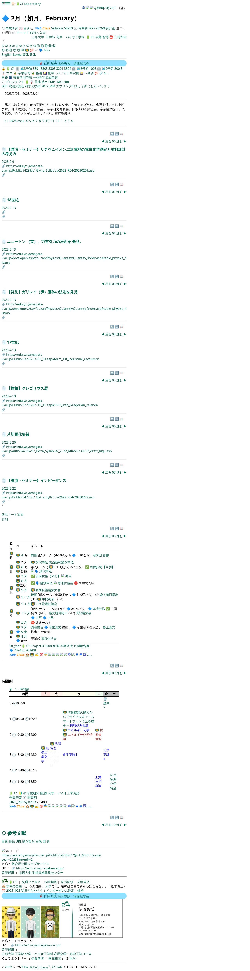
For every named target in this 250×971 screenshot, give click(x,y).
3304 (67, 68)
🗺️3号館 (26, 68)
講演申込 (42, 562)
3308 (51, 68)
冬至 (39, 617)
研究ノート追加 (12, 514)
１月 (24, 622)
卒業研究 (12, 28)
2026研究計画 (105, 28)
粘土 (44, 82)
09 (114, 673)
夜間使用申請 (22, 77)
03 (114, 284)
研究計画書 (101, 555)
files (47, 50)
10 (47, 121)
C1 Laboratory (30, 4)
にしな (92, 86)
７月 (24, 576)
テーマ (21, 33)
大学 (48, 886)
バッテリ (104, 86)
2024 (17, 650)
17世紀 (13, 342)
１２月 (25, 613)
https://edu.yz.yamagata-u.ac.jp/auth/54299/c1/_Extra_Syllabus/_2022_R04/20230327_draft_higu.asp (57, 449)
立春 (24, 632)
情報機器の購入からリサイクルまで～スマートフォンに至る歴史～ (78, 719)
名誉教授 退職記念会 (66, 63)
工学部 (50, 37)
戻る (108, 141)
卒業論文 (55, 627)
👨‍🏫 (27, 50)
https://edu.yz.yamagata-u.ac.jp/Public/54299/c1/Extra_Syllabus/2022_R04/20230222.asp (48, 495)
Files (91, 28)
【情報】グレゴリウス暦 (27, 388)
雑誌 (12, 841)
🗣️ (41, 50)
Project (36, 646)
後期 (34, 595)
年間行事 (15, 797)
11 (52, 121)
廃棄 (106, 703)
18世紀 (13, 199)
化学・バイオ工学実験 (63, 73)
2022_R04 (48, 86)
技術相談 (50, 882)
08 (114, 536)
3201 (59, 68)
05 (114, 380)
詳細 (5, 519)
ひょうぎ (80, 86)
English (7, 54)
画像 (39, 841)
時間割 (83, 28)
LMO (59, 82)
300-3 (118, 68)
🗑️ (105, 699)
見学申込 (83, 882)
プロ (9, 73)
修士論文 (109, 627)
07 (114, 472)
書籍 (5, 841)
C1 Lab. (57, 967)
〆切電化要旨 (18, 434)
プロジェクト (14, 82)
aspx (20, 121)
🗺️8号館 (83, 68)
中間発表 (48, 599)
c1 (6, 121)
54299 (68, 28)
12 (57, 121)
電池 (37, 82)
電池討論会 (16, 86)
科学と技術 (33, 86)
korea (17, 54)
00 (114, 141)
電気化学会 (49, 638)
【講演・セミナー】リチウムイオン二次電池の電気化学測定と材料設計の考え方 (64, 151)
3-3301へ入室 (36, 33)
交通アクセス (30, 882)
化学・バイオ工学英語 (63, 793)
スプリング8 (64, 86)
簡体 (25, 54)
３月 (24, 636)
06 (114, 426)
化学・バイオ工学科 (70, 37)
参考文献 (16, 833)
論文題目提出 (109, 595)
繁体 (32, 54)
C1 (93, 37)
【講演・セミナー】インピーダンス (36, 480)
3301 (36, 68)
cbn (66, 82)
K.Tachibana (39, 967)
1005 (92, 68)
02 (114, 233)
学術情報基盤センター (47, 872)
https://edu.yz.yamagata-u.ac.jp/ (40, 868)
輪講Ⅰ (43, 793)
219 (38, 604)
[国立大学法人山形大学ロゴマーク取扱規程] (5, 882)
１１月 (25, 604)
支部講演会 (83, 613)
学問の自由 (14, 886)
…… (89, 655)
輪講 (39, 73)
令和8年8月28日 (105, 8)
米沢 (73, 958)
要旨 (68, 576)
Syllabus (57, 28)
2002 (9, 967)
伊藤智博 (37, 958)
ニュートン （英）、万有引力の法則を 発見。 (45, 241)
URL (18, 841)
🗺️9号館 (108, 68)
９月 (24, 590)
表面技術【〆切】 (102, 567)
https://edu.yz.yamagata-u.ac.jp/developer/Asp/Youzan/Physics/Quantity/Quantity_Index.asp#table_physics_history (64, 258)
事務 (5, 77)
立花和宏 (120, 37)
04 (114, 334)
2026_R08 (29, 650)
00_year (15, 646)
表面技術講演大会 (48, 590)
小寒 (50, 617)
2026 (13, 121)
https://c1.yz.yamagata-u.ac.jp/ (38, 945)
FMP (51, 82)
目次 (26, 28)
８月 (24, 581)
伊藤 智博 (102, 37)
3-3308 (47, 646)
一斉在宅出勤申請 (45, 77)
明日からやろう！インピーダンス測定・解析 (52, 890)
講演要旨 (37, 627)
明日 (5, 86)
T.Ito (24, 967)
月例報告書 (81, 646)
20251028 (13, 890)
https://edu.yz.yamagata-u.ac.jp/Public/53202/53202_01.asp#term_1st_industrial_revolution (50, 356)
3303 (44, 68)
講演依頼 (66, 882)
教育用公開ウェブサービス (30, 864)
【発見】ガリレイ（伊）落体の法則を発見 (42, 291)
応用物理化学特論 (113, 781)
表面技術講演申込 (61, 562)
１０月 (25, 597)
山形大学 (37, 37)
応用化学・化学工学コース (72, 954)
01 (114, 192)
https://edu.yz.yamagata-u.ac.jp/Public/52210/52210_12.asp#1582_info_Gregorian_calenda (50, 403)
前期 (34, 555)
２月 (24, 627)
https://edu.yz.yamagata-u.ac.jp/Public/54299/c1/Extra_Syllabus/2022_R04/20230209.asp (48, 168)
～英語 (89, 73)
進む (119, 141)
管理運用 (8, 872)
